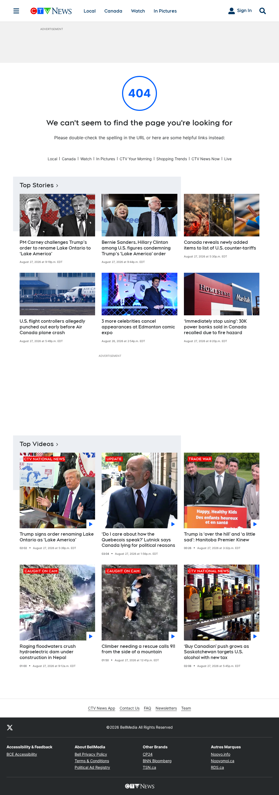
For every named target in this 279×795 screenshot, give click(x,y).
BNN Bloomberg (157, 760)
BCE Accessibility (22, 754)
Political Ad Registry (92, 767)
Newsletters (166, 708)
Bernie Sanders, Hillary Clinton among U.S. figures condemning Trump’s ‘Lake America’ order (136, 248)
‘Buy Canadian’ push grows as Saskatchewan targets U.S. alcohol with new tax (216, 652)
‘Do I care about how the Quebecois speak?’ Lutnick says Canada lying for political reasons (138, 540)
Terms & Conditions (92, 760)
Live (228, 158)
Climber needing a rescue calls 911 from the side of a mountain (138, 649)
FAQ (147, 708)
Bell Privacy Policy (91, 754)
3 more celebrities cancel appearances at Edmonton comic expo (138, 327)
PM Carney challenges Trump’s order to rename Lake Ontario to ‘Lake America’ (55, 248)
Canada (113, 11)
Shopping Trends (171, 158)
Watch (138, 11)
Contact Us (130, 708)
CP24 (148, 754)
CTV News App (101, 708)
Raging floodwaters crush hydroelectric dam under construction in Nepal (48, 652)
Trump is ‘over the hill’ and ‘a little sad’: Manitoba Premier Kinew (219, 537)
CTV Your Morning (136, 158)
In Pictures (165, 11)
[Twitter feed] (10, 727)
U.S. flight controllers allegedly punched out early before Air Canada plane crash (52, 327)
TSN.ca (149, 767)
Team (186, 708)
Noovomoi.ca (222, 760)
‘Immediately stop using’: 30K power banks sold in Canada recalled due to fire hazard (215, 327)
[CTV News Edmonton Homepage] (51, 11)
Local (90, 11)
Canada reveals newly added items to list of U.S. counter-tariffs (220, 245)
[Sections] (16, 10)
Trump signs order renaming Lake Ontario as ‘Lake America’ (57, 537)
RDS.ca (217, 767)
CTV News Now (206, 158)
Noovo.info (220, 754)
